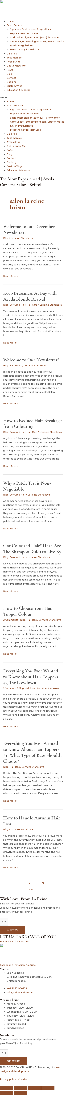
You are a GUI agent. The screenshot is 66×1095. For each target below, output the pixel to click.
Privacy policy (8, 1079)
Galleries (12, 53)
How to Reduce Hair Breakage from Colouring (32, 423)
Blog (9, 73)
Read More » (10, 276)
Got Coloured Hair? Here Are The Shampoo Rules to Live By (32, 549)
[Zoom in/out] (6, 1088)
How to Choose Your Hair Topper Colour (28, 611)
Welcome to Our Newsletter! (31, 360)
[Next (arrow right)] (20, 1093)
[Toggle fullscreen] (20, 1088)
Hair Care (32, 304)
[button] (33, 98)
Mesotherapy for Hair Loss (25, 49)
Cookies (22, 1079)
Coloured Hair (17, 304)
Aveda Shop (14, 61)
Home (10, 21)
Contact (11, 77)
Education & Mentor (18, 90)
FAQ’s (10, 69)
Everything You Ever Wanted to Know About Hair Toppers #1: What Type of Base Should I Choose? (33, 752)
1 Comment (9, 688)
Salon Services (15, 25)
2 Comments (10, 619)
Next (33, 889)
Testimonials (14, 57)
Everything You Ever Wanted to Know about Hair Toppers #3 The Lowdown (30, 677)
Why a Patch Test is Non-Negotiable (27, 486)
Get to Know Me (16, 65)
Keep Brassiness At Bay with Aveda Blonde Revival (30, 296)
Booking (11, 81)
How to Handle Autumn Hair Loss (31, 821)
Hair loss (32, 619)
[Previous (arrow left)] (6, 1093)
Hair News (16, 365)
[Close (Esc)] (47, 1088)
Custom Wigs (14, 86)
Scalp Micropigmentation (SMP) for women (35, 37)
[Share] (34, 1088)
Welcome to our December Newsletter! (29, 229)
